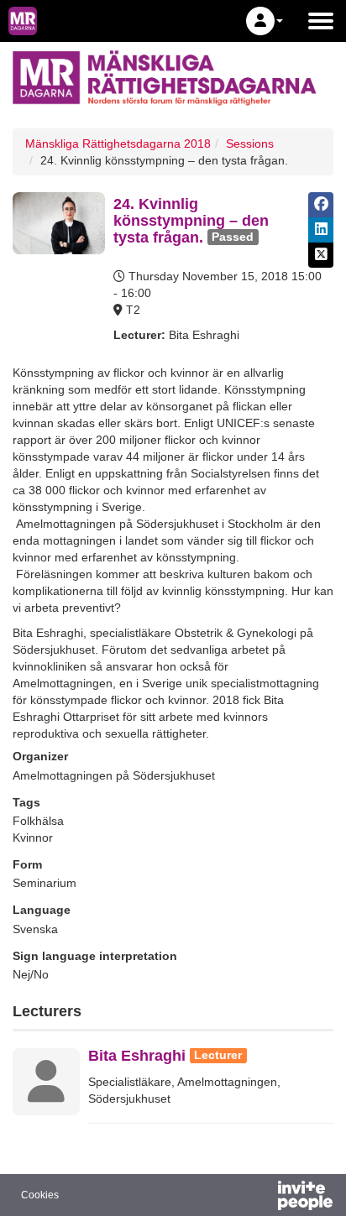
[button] (264, 21)
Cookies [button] (40, 1195)
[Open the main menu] (321, 21)
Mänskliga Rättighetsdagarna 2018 (118, 143)
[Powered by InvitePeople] (261, 1197)
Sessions (250, 143)
